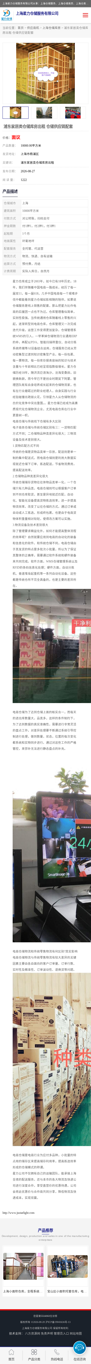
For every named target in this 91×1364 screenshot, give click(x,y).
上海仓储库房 (51, 27)
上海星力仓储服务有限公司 (37, 1328)
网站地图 (76, 1333)
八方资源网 (32, 1333)
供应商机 (33, 27)
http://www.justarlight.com (18, 1212)
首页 (21, 27)
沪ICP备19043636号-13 (58, 1322)
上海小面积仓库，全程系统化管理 (26, 1291)
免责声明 (47, 1333)
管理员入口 (61, 1333)
